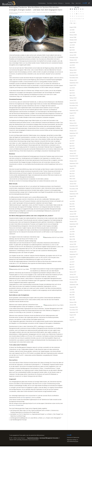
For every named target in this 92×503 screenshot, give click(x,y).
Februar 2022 (73, 123)
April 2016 (72, 297)
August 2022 (73, 113)
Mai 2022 (72, 118)
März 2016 (72, 299)
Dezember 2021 (74, 125)
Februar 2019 (73, 211)
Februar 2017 (73, 272)
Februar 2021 (73, 151)
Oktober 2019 (73, 191)
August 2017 (73, 257)
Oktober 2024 (73, 60)
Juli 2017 (72, 259)
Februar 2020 (73, 181)
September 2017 (74, 254)
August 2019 (73, 196)
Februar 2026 (73, 35)
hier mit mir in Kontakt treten (16, 405)
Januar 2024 (73, 72)
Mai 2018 (72, 234)
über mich (78, 3)
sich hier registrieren (26, 397)
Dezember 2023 (74, 75)
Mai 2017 (72, 264)
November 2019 (74, 188)
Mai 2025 (72, 47)
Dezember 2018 (74, 216)
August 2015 (73, 315)
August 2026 (73, 27)
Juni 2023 (72, 88)
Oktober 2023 (73, 80)
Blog (73, 3)
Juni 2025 (72, 45)
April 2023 (72, 93)
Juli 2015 (72, 317)
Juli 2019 (72, 199)
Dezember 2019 (74, 186)
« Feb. (71, 23)
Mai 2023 (72, 90)
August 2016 (73, 287)
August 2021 (73, 135)
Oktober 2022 (73, 108)
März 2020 (72, 178)
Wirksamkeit (53, 12)
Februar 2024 (73, 70)
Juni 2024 (72, 65)
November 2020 (74, 158)
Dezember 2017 (74, 246)
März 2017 (72, 269)
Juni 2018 (72, 231)
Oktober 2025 (73, 40)
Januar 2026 (73, 37)
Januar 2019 (73, 214)
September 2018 (74, 224)
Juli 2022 (72, 115)
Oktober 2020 (73, 161)
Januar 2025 (73, 55)
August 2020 (73, 166)
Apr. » (74, 23)
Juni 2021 (72, 141)
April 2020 (72, 176)
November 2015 (74, 310)
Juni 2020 (72, 171)
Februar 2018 (73, 241)
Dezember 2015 (74, 307)
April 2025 (72, 50)
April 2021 (72, 146)
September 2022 (74, 110)
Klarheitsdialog (41, 3)
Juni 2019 (72, 201)
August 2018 (73, 226)
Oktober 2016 (73, 282)
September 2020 (74, 163)
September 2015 (74, 312)
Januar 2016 (73, 304)
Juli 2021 (72, 138)
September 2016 (74, 284)
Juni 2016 (72, 292)
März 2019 (72, 209)
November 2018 (74, 219)
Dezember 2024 (74, 57)
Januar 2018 (73, 244)
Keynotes (67, 3)
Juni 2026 (72, 32)
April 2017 (72, 267)
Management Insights (30, 12)
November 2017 (74, 249)
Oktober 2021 (73, 130)
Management (20, 12)
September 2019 (74, 193)
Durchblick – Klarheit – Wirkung (54, 3)
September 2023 (74, 82)
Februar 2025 (73, 52)
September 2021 (74, 133)
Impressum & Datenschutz (73, 437)
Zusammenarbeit (13, 13)
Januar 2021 (73, 153)
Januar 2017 (73, 274)
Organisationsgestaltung (42, 12)
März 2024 (72, 67)
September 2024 (74, 62)
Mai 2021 (72, 143)
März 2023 (72, 95)
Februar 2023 (73, 98)
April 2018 (72, 236)
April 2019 (72, 206)
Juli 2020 (72, 168)
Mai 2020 (72, 173)
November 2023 (74, 77)
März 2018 (72, 239)
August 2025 (73, 42)
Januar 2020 (73, 183)
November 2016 (74, 279)
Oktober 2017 (73, 252)
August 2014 (73, 320)
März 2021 (72, 148)
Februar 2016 (73, 302)
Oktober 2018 (73, 221)
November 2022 (74, 105)
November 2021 (74, 128)
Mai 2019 (72, 204)
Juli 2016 (72, 289)
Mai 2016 (72, 294)
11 (76, 14)
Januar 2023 (73, 100)
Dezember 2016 (74, 277)
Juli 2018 (72, 229)
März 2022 (72, 120)
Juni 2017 (72, 262)
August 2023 (73, 85)
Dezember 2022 (74, 103)
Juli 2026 (72, 30)
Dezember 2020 (74, 156)
